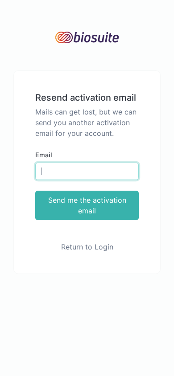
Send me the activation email (87, 205)
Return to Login (87, 246)
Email (43, 155)
